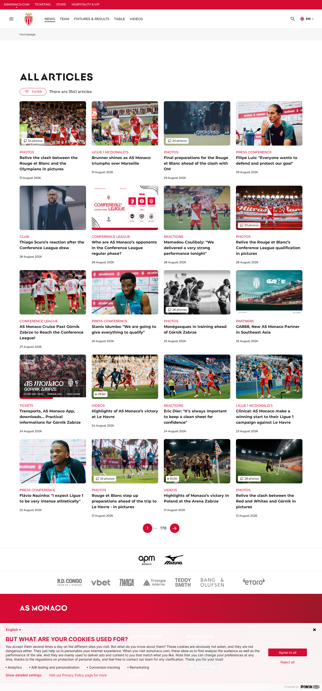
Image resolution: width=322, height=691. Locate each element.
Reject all (287, 662)
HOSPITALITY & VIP (85, 4)
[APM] (147, 559)
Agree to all (287, 652)
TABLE (119, 19)
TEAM (64, 19)
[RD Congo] (69, 582)
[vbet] (100, 582)
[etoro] (254, 582)
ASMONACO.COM (16, 4)
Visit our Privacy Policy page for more (78, 675)
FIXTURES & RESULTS (91, 19)
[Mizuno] (173, 559)
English (12, 630)
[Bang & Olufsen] (212, 582)
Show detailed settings (23, 675)
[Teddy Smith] (183, 582)
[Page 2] (174, 528)
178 (163, 528)
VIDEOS (136, 19)
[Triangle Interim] (154, 582)
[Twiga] (127, 582)
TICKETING (43, 4)
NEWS (50, 19)
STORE (61, 4)
